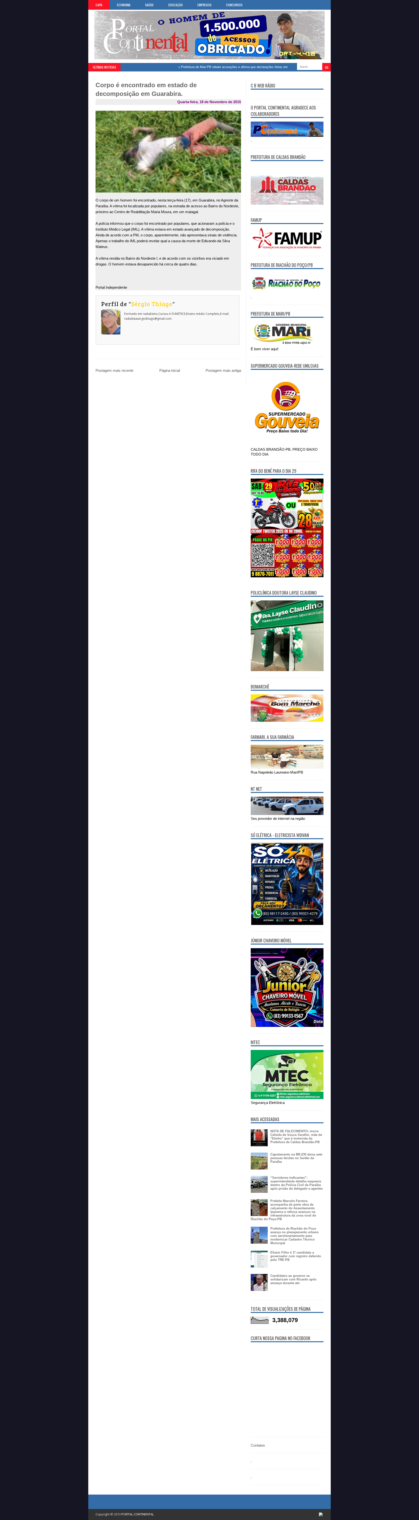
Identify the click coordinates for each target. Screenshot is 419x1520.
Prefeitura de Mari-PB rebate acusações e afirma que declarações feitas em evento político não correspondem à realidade (242, 67)
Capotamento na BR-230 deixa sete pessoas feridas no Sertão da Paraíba (296, 1158)
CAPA (99, 4)
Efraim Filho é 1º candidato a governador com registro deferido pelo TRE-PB (295, 1256)
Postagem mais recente (114, 370)
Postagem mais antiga (223, 370)
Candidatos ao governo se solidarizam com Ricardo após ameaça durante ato (293, 1279)
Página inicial (169, 370)
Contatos (258, 1445)
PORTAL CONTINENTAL (137, 1514)
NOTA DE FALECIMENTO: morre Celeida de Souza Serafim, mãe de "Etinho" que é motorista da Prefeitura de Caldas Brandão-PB (296, 1136)
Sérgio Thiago (151, 304)
